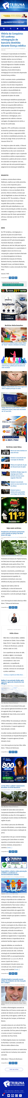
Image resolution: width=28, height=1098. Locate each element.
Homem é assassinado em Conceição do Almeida (18, 459)
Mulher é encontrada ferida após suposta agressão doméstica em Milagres (12, 682)
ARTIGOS (12, 876)
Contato (21, 1090)
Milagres (12, 685)
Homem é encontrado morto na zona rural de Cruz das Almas (18, 484)
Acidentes (12, 984)
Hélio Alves (17, 1090)
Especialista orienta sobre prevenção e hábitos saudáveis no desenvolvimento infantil (14, 872)
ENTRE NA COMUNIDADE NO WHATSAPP (13, 284)
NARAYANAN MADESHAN (11, 555)
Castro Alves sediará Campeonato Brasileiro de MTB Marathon (13, 786)
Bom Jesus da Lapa (14, 537)
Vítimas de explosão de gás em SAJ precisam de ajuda (18, 466)
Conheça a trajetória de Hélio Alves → (14, 674)
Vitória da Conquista (15, 48)
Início (6, 1090)
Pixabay (20, 555)
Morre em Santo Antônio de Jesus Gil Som (18, 451)
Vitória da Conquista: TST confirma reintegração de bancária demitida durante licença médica (13, 39)
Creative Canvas (8, 893)
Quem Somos (11, 1090)
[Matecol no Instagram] (14, 290)
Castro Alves (13, 789)
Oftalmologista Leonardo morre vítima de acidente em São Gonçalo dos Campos (13, 981)
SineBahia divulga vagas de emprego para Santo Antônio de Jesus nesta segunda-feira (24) (18, 475)
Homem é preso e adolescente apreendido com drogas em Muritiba (17, 492)
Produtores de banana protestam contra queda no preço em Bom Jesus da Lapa (12, 533)
